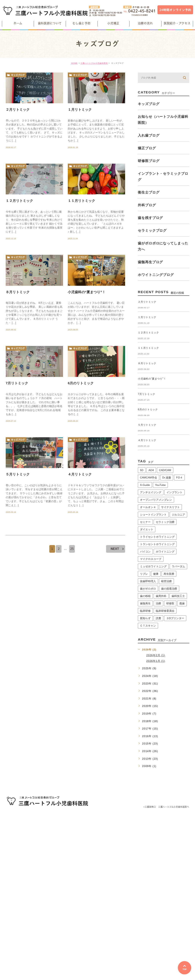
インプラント (174, 492)
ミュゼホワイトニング (153, 566)
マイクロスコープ (150, 558)
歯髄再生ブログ (150, 262)
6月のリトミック (81, 383)
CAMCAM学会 (148, 477)
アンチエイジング (150, 492)
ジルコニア (178, 514)
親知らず (145, 618)
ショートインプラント (153, 514)
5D (141, 470)
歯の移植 (145, 596)
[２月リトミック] (34, 88)
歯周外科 (161, 596)
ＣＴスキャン (148, 625)
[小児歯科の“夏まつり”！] (96, 270)
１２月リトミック (19, 201)
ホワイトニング (165, 551)
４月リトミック (80, 474)
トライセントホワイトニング (157, 536)
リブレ (144, 573)
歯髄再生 (145, 603)
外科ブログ (147, 205)
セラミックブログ (152, 230)
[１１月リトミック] (96, 179)
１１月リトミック (81, 201)
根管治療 (166, 581)
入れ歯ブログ (148, 135)
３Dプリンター (175, 618)
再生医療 (169, 573)
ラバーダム (178, 566)
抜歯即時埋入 (148, 581)
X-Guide (145, 484)
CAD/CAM (165, 470)
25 (72, 548)
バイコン (145, 551)
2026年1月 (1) (155, 660)
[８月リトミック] (34, 270)
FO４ (179, 477)
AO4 (151, 470)
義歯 (182, 603)
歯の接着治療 (169, 588)
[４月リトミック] (96, 452)
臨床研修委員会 (165, 610)
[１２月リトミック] (34, 179)
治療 (158, 603)
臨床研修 (145, 610)
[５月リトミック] (34, 452)
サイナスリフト (170, 507)
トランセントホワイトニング (157, 544)
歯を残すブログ (150, 217)
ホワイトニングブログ (156, 274)
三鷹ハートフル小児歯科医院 (94, 63)
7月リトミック (17, 383)
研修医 (170, 603)
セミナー (145, 521)
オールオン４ (148, 507)
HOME (74, 63)
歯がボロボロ (148, 588)
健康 (155, 573)
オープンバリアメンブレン (156, 499)
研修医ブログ (148, 161)
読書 (158, 618)
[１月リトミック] (96, 88)
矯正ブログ (147, 148)
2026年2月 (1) (155, 655)
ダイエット (146, 529)
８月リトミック (18, 292)
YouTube (160, 484)
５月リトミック (18, 474)
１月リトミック (80, 109)
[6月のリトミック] (96, 361)
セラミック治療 (165, 521)
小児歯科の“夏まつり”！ (86, 292)
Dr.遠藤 (166, 477)
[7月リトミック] (34, 361)
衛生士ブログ (148, 192)
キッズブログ (18, 75)
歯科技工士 (178, 596)
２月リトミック (19, 109)
